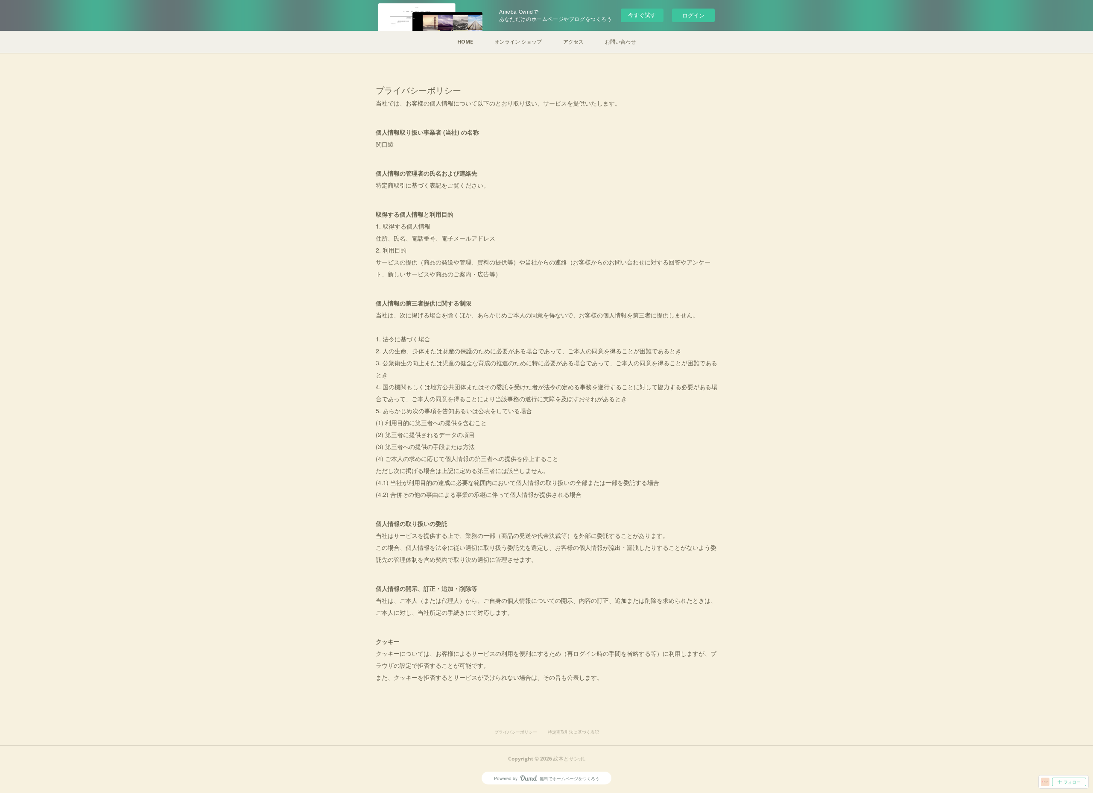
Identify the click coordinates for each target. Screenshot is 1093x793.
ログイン (693, 15)
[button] (465, 42)
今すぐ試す (642, 15)
